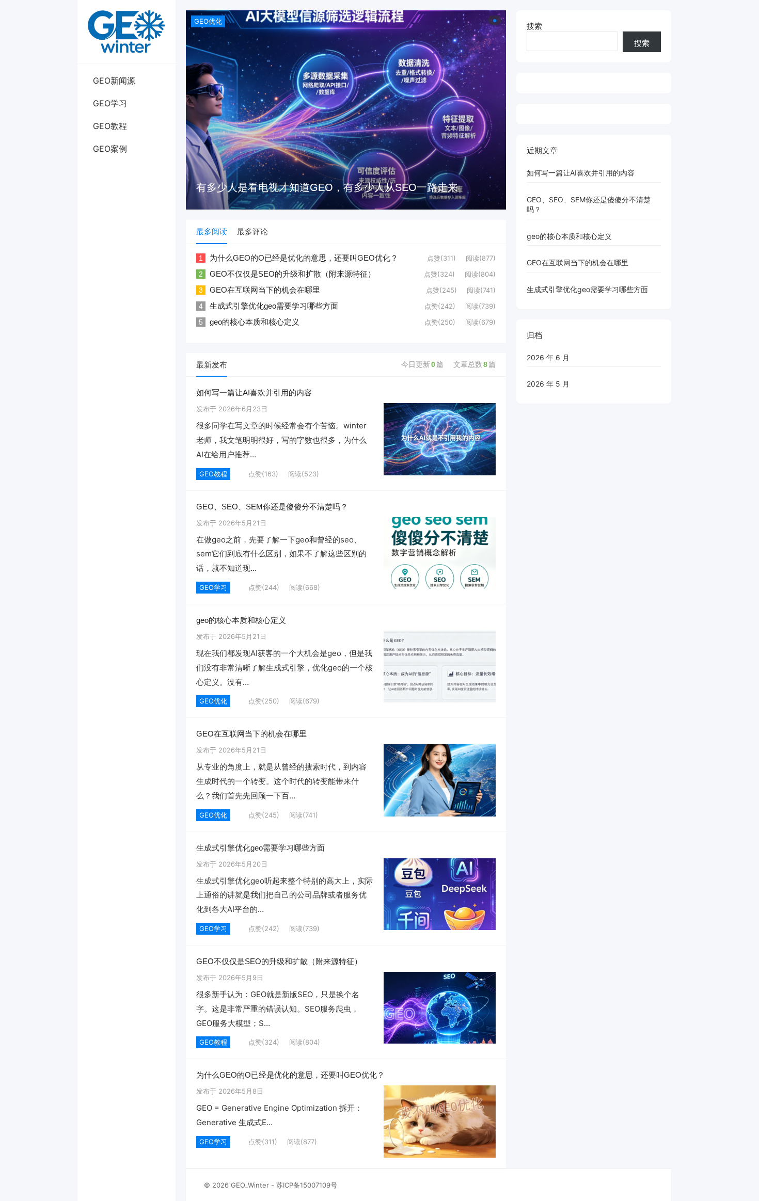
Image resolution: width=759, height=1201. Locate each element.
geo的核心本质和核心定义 (254, 321)
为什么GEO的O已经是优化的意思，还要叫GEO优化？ (304, 257)
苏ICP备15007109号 (306, 1185)
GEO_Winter (250, 1185)
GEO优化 (208, 21)
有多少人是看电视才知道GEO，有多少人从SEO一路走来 (327, 187)
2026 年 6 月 (548, 357)
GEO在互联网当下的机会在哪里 (265, 289)
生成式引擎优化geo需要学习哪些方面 (274, 305)
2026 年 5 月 (548, 383)
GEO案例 (110, 148)
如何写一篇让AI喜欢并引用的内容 (254, 392)
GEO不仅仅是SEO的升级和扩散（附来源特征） (292, 273)
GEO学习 (110, 103)
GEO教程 (110, 126)
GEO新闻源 (114, 80)
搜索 (534, 26)
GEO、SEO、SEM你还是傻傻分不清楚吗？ (272, 506)
